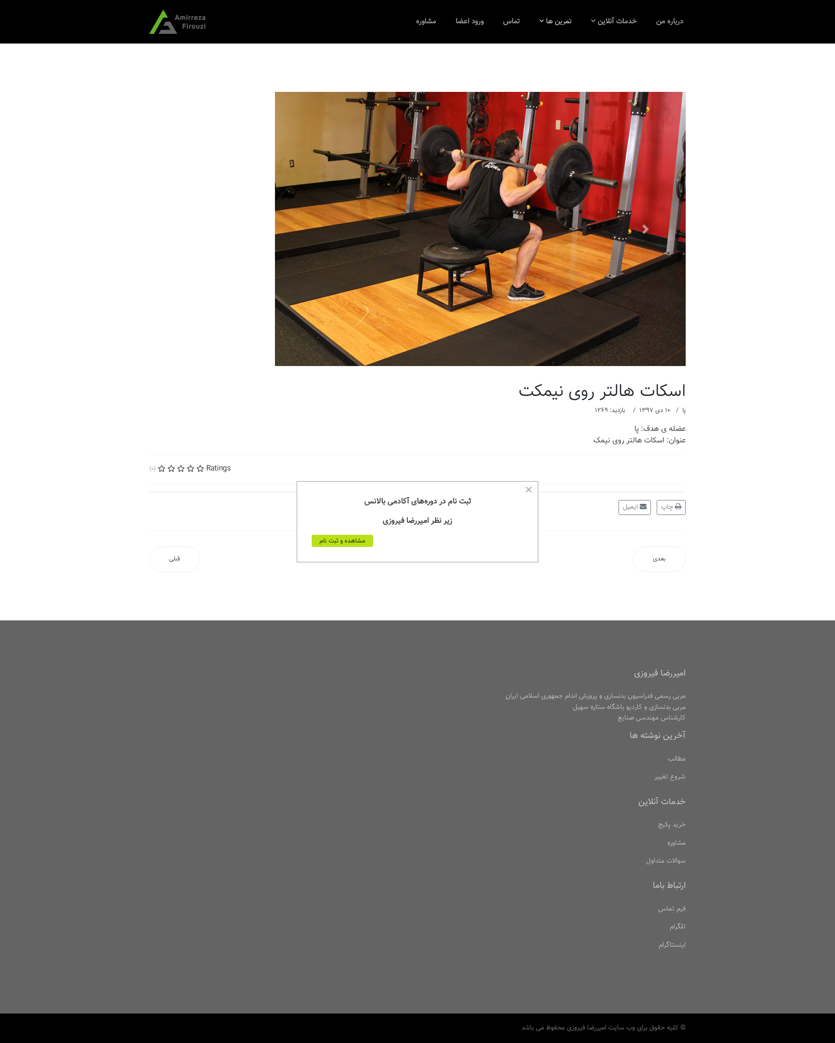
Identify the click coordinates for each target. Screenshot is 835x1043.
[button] (189, 229)
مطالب (677, 759)
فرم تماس (672, 909)
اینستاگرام (672, 945)
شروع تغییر (670, 777)
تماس (511, 21)
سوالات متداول (666, 861)
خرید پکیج (672, 825)
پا (684, 410)
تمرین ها (559, 21)
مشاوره (426, 21)
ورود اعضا (470, 21)
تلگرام (678, 927)
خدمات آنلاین (617, 21)
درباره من (669, 21)
